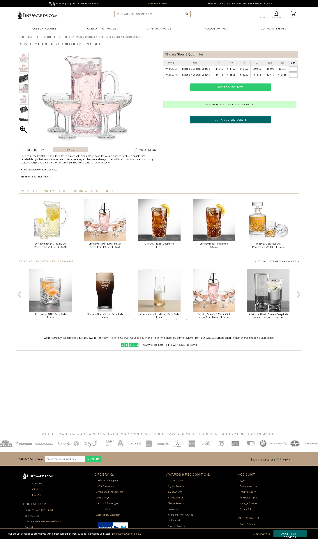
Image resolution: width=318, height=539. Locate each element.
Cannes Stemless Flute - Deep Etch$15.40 (159, 315)
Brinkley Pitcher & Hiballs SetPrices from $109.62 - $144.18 (50, 245)
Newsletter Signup (249, 497)
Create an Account (249, 486)
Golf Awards (174, 520)
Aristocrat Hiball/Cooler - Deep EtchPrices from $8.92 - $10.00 (268, 316)
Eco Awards (174, 509)
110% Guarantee (105, 486)
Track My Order (248, 491)
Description (36, 149)
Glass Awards (175, 491)
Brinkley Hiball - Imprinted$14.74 (214, 245)
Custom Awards (44, 28)
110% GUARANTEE (158, 3)
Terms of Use (103, 509)
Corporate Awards (101, 28)
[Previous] (19, 294)
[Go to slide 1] (136, 319)
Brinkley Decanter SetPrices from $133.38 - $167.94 (268, 245)
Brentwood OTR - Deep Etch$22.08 (50, 315)
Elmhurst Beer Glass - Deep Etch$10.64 (105, 315)
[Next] (298, 294)
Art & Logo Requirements (109, 491)
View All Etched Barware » (277, 261)
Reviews (188, 344)
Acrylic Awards (175, 497)
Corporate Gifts (273, 28)
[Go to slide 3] (156, 319)
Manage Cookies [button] (248, 503)
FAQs (70, 149)
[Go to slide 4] (166, 319)
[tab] (36, 149)
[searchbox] (152, 14)
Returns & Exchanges (107, 503)
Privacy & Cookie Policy (128, 533)
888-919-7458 (32, 515)
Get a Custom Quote (230, 119)
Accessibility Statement (108, 514)
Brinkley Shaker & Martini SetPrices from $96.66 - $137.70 (105, 245)
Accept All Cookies (289, 534)
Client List (37, 489)
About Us (37, 483)
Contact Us (30, 527)
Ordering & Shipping (107, 480)
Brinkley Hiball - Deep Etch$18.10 (159, 245)
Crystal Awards (159, 28)
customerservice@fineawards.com (43, 521)
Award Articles (247, 524)
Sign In (243, 480)
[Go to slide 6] (186, 319)
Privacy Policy (247, 509)
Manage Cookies (261, 533)
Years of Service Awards (180, 514)
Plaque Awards (216, 28)
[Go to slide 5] (176, 319)
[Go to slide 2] (146, 319)
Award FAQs (102, 497)
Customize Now (230, 87)
